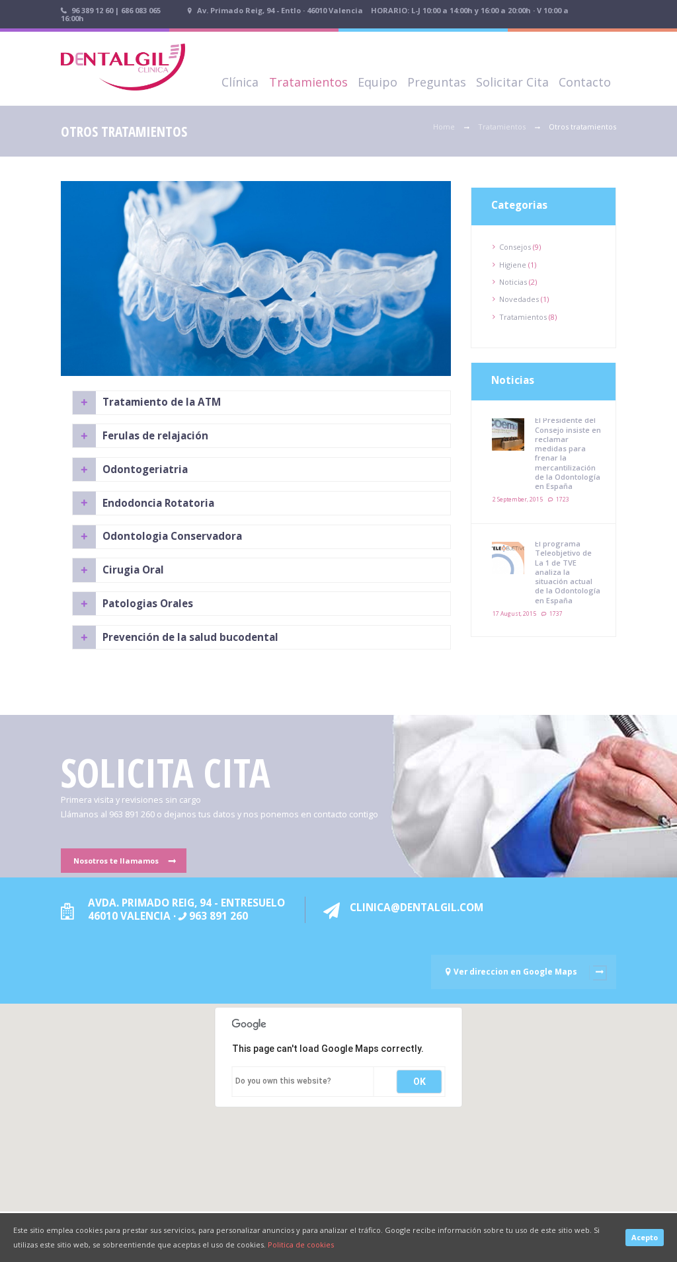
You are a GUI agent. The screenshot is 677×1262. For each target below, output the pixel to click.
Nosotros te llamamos (116, 861)
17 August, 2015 (514, 613)
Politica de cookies (301, 1244)
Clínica (240, 82)
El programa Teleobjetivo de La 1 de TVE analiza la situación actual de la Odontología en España (567, 571)
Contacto (585, 82)
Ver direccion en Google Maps (515, 971)
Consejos (515, 247)
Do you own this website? (283, 1081)
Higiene (512, 265)
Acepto (644, 1237)
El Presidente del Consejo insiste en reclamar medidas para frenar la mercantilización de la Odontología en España (568, 453)
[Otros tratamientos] (256, 278)
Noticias (513, 282)
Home (444, 126)
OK (419, 1081)
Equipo (377, 82)
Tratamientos (308, 82)
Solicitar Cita (512, 82)
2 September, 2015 (518, 499)
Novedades (519, 299)
